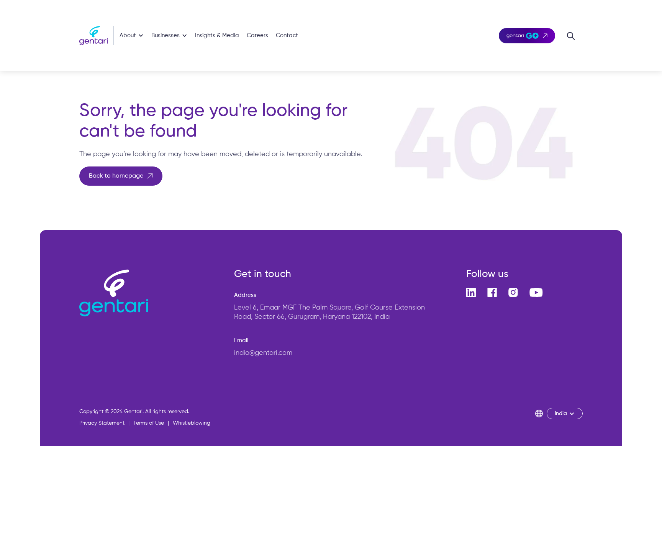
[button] (132, 35)
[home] (96, 35)
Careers (257, 35)
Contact (287, 35)
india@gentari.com (263, 352)
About (128, 35)
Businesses (165, 35)
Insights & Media (217, 35)
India (561, 413)
